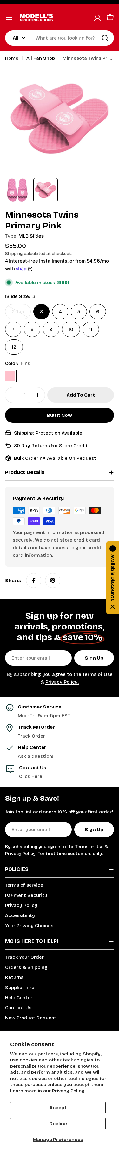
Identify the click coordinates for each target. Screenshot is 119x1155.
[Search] (105, 38)
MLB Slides (31, 236)
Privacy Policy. (62, 682)
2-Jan (21, 314)
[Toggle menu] (9, 17)
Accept (58, 1107)
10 (71, 329)
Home (11, 58)
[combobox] (59, 38)
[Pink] (10, 376)
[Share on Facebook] (33, 580)
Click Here (30, 776)
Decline (58, 1124)
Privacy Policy (68, 1091)
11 (90, 329)
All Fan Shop (40, 58)
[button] (112, 577)
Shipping (14, 253)
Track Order (31, 736)
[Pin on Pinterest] (52, 580)
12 (14, 347)
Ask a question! (35, 756)
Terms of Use (98, 674)
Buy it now (59, 415)
